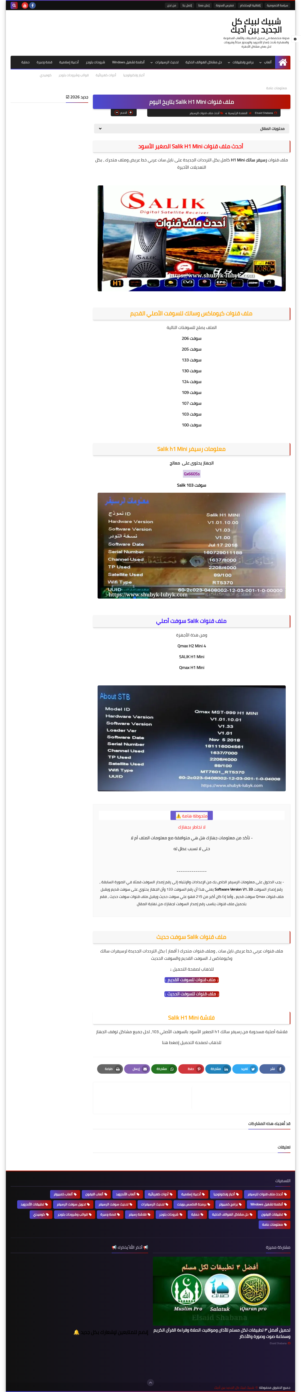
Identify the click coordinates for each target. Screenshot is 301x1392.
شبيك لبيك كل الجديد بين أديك (256, 25)
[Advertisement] (49, 135)
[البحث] (14, 5)
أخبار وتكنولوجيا (134, 75)
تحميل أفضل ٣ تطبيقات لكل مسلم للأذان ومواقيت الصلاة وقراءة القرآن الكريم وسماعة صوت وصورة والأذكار (222, 1333)
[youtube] (25, 5)
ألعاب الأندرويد (125, 1194)
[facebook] (32, 5)
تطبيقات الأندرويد (32, 1204)
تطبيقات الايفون (272, 1214)
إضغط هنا (170, 1042)
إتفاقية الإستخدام (250, 5)
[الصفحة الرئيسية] (282, 62)
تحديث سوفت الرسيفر (113, 1204)
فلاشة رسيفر (138, 1214)
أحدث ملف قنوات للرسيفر (204, 113)
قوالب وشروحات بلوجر (74, 75)
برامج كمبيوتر (228, 1204)
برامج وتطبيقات (243, 62)
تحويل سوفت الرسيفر (71, 1204)
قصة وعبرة (44, 62)
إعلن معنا (204, 5)
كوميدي (45, 75)
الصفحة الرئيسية (237, 113)
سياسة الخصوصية (277, 5)
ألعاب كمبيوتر (63, 1194)
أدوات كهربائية (106, 75)
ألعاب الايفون (94, 1194)
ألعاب (268, 62)
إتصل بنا (187, 5)
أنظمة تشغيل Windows (128, 62)
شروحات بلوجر (95, 62)
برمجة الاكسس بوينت (191, 1204)
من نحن (171, 5)
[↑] (150, 1382)
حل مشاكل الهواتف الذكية (204, 62)
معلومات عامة (276, 88)
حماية (25, 62)
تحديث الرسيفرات (166, 62)
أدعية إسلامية (69, 62)
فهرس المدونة (225, 5)
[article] (145, 1098)
